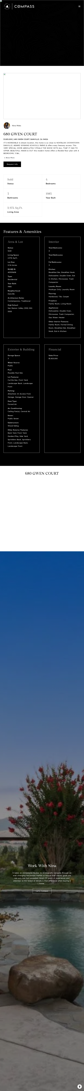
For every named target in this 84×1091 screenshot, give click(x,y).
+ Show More (9, 158)
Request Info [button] (12, 164)
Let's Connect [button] (42, 891)
